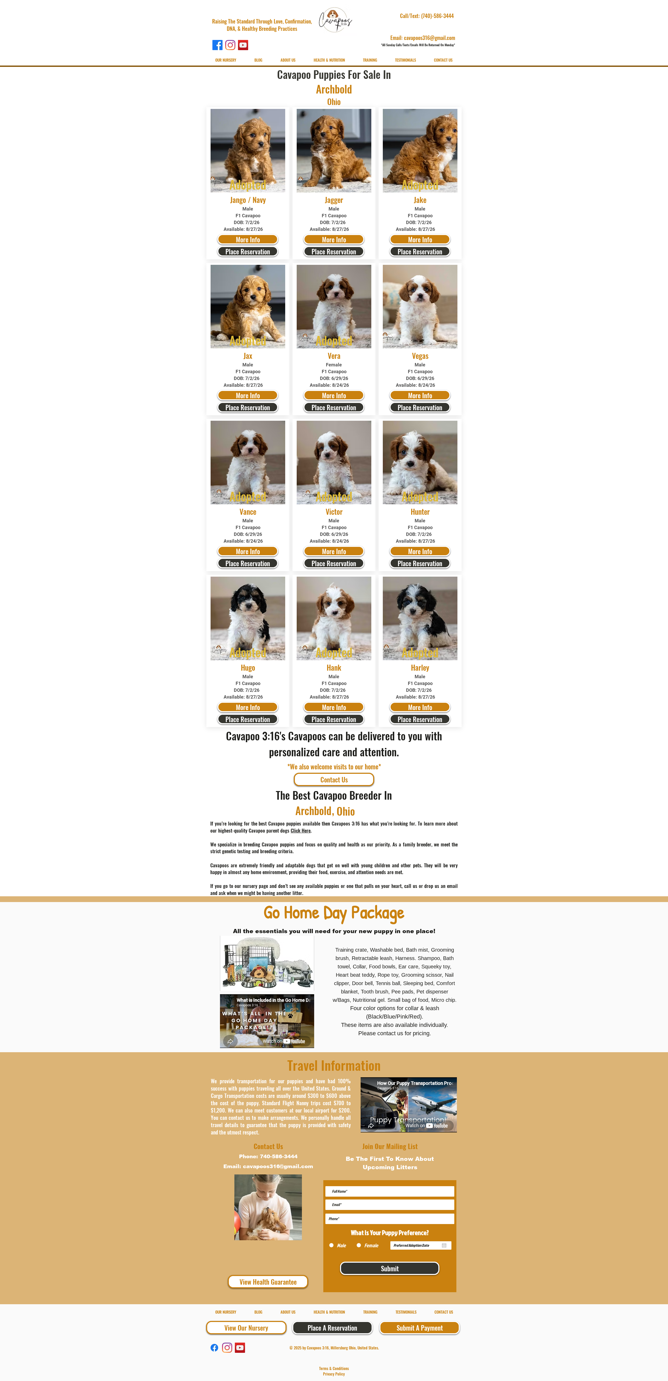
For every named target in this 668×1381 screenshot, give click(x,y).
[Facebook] (217, 45)
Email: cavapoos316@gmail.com (422, 38)
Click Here (301, 830)
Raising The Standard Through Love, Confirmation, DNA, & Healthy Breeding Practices (262, 24)
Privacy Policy (334, 1374)
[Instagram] (230, 45)
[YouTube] (243, 45)
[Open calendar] (444, 1245)
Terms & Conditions (334, 1368)
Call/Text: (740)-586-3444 (427, 16)
